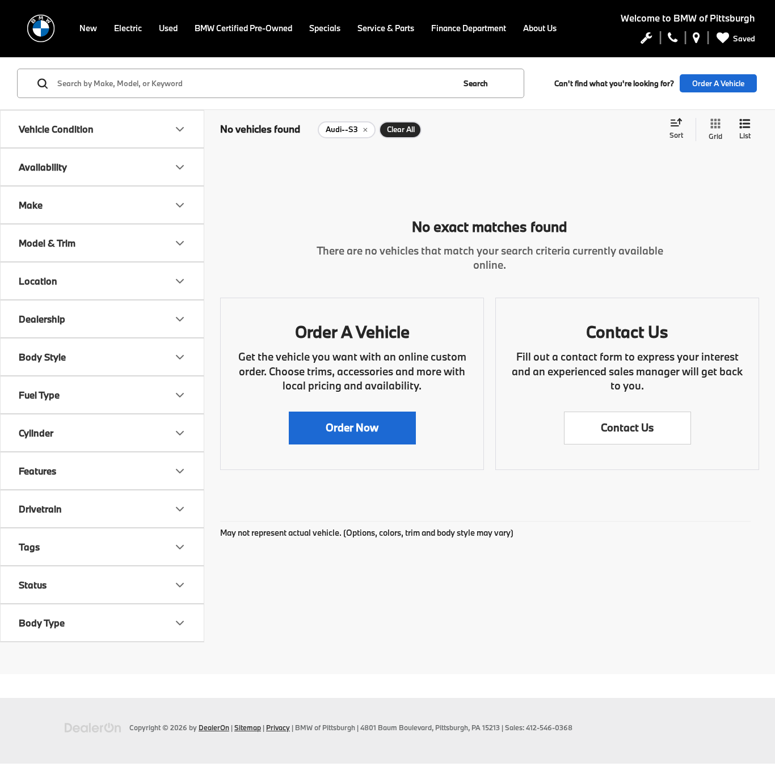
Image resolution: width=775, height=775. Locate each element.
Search (476, 83)
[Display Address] (696, 40)
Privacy (278, 727)
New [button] (88, 28)
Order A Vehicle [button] (718, 83)
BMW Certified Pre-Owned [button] (243, 28)
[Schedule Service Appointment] (646, 40)
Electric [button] (128, 28)
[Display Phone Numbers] (672, 40)
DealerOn (214, 727)
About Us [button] (540, 28)
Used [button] (168, 28)
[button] (352, 428)
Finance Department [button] (468, 28)
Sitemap (247, 727)
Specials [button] (324, 28)
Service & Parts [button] (385, 28)
